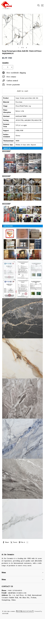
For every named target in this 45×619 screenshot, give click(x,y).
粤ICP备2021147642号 (25, 611)
